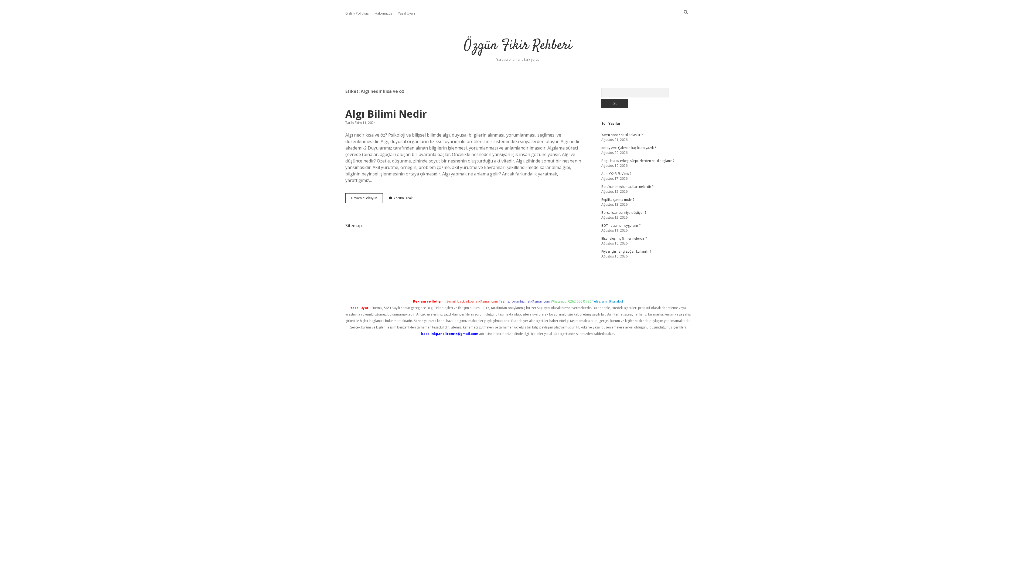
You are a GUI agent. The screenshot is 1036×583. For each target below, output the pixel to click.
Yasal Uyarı (406, 13)
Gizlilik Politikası (357, 13)
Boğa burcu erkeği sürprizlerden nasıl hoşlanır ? (637, 160)
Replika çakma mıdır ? (617, 199)
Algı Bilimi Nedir (386, 114)
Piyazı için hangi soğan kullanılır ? (626, 251)
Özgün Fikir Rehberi (518, 46)
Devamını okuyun (367, 199)
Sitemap (353, 226)
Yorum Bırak (403, 198)
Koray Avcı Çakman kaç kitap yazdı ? (628, 147)
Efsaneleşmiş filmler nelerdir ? (624, 238)
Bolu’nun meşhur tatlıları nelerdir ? (627, 186)
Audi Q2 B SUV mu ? (616, 173)
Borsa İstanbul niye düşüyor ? (623, 212)
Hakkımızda (384, 13)
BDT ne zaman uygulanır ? (620, 225)
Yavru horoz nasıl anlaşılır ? (622, 135)
